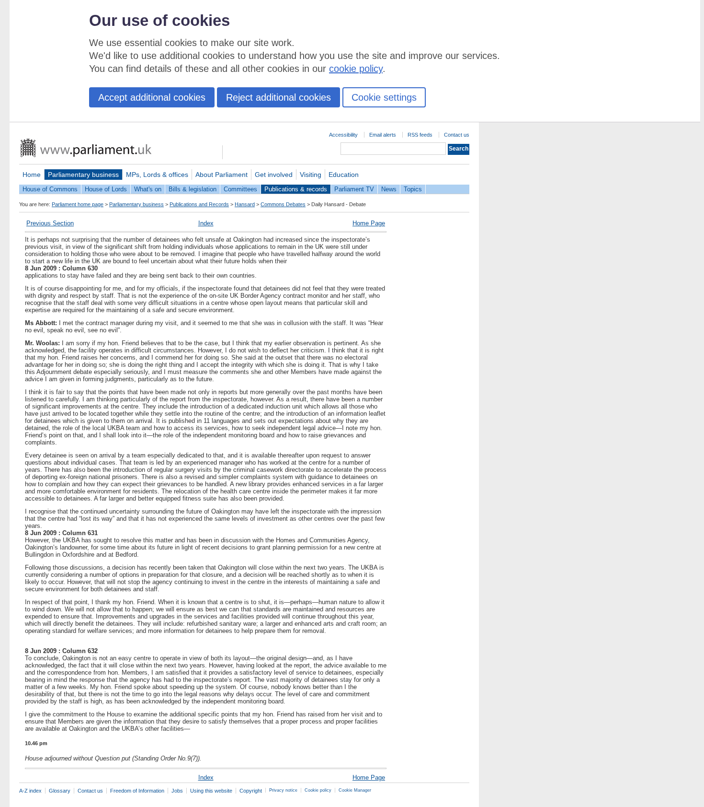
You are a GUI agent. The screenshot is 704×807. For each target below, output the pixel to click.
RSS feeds (420, 135)
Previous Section (50, 223)
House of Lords (106, 189)
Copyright (250, 791)
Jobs (177, 791)
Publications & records (295, 189)
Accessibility (343, 135)
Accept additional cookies (151, 97)
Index (206, 223)
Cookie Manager (355, 790)
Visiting (310, 174)
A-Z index (30, 791)
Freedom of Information (137, 791)
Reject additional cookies (278, 97)
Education (344, 174)
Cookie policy (318, 790)
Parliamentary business (83, 174)
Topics (413, 189)
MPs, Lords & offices (157, 174)
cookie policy (356, 68)
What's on (147, 189)
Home (32, 174)
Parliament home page (77, 204)
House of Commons (50, 189)
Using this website (211, 791)
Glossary (59, 791)
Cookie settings (384, 97)
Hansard (245, 204)
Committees (240, 189)
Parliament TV (354, 189)
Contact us (456, 135)
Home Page (368, 223)
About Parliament (221, 174)
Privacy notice (283, 790)
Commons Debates (283, 204)
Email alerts (382, 135)
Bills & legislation (192, 189)
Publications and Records (199, 204)
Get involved (274, 174)
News (389, 189)
